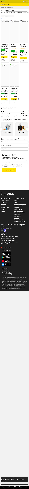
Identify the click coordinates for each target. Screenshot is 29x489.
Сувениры (3, 211)
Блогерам (17, 218)
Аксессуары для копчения (7, 145)
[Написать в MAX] (5, 230)
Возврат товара (18, 209)
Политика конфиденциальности (8, 240)
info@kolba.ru (4, 234)
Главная (3, 488)
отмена (3, 12)
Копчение (3, 209)
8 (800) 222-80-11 (13, 225)
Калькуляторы (18, 216)
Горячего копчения (10, 12)
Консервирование (5, 207)
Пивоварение (4, 202)
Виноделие (3, 204)
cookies (9, 477)
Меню (2, 1)
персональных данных (22, 285)
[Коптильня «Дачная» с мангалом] (14, 75)
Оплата (16, 205)
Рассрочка (17, 207)
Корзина (20, 488)
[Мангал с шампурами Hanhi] (5, 75)
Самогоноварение (5, 200)
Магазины (14, 487)
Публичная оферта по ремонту (7, 238)
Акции (16, 202)
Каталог (8, 488)
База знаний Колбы (19, 219)
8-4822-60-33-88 (23, 113)
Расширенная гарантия (20, 221)
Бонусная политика (19, 211)
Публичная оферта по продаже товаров (9, 236)
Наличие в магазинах (3, 60)
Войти (26, 488)
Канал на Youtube (6, 247)
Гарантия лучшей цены (20, 212)
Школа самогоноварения (20, 204)
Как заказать (17, 214)
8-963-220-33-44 (23, 115)
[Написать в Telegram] (2, 230)
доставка (20, 205)
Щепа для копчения (5, 141)
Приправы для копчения (6, 149)
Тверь (26, 1)
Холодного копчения (21, 12)
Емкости (2, 205)
